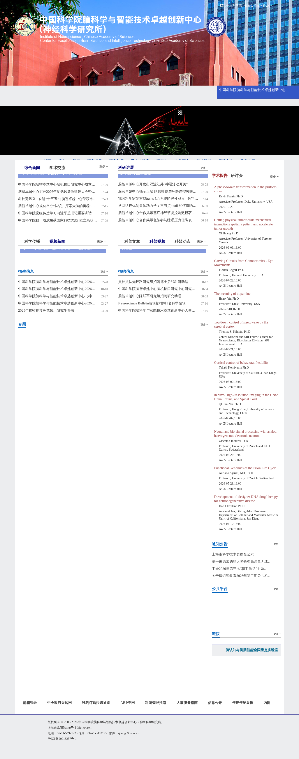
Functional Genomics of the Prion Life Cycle (245, 468)
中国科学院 (234, 5)
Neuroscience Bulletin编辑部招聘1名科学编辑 (152, 303)
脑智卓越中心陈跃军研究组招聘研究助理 (149, 296)
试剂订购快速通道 (96, 703)
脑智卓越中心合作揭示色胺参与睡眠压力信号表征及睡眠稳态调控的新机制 (158, 220)
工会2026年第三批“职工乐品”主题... (239, 569)
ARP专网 (127, 703)
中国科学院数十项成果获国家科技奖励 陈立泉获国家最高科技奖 (58, 220)
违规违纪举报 (242, 703)
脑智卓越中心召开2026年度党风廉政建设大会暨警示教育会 (58, 191)
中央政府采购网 (59, 703)
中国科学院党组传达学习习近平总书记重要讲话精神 (58, 213)
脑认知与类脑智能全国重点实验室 (252, 650)
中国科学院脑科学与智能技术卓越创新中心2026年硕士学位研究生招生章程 (58, 289)
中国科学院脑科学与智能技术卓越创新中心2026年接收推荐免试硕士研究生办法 (58, 303)
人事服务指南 (187, 703)
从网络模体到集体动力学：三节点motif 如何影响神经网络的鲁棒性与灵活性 (158, 205)
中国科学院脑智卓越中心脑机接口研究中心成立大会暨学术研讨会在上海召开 (58, 184)
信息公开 (215, 703)
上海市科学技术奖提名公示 (233, 554)
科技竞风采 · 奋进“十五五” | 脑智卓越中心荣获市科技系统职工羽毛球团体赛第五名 (58, 199)
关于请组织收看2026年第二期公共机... (241, 576)
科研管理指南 (155, 703)
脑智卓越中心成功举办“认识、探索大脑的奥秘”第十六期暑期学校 (58, 206)
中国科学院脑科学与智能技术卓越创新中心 (252, 90)
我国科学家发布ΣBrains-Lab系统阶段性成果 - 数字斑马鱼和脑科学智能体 (158, 198)
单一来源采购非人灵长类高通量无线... (241, 561)
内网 (267, 703)
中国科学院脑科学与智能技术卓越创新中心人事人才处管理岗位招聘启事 (158, 310)
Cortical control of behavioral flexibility (241, 362)
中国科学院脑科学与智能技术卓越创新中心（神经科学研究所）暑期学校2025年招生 (58, 296)
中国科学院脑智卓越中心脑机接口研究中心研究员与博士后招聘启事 (158, 289)
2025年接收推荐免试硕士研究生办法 (46, 310)
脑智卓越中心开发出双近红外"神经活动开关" (153, 184)
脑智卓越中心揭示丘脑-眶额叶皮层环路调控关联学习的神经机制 (158, 191)
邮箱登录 (30, 703)
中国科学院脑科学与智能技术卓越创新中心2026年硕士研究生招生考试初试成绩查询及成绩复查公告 (58, 282)
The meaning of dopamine (232, 293)
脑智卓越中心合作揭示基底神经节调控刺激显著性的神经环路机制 (158, 213)
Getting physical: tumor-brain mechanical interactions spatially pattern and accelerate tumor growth (243, 224)
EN (222, 5)
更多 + (103, 166)
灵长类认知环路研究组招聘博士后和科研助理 (153, 282)
